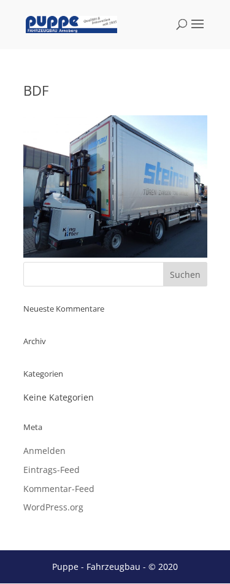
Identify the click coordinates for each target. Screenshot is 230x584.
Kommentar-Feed (58, 488)
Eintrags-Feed (51, 469)
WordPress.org (53, 507)
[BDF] (115, 254)
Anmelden (44, 450)
